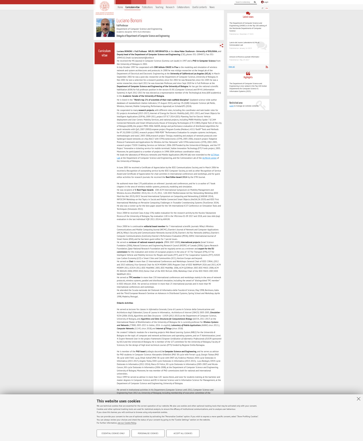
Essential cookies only (113, 433)
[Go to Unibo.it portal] (105, 8)
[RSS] (267, 67)
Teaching (159, 7)
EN (267, 8)
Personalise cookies (148, 433)
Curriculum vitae (132, 7)
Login (231, 106)
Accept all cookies (183, 433)
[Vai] (255, 2)
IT (262, 8)
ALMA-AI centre (209, 158)
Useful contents (199, 7)
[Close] (358, 398)
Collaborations (183, 7)
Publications (147, 7)
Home (120, 7)
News (212, 7)
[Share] (221, 45)
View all (232, 67)
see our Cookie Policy (127, 423)
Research (170, 7)
